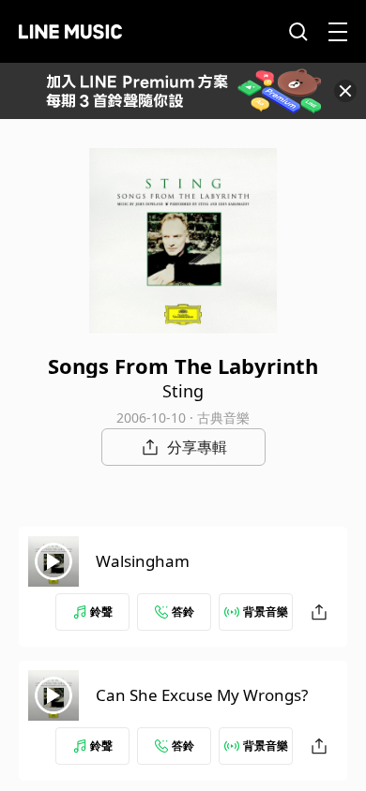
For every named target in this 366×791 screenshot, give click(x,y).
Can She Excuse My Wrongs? (202, 695)
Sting (183, 391)
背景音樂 (265, 611)
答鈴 (183, 611)
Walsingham (143, 561)
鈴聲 (101, 611)
